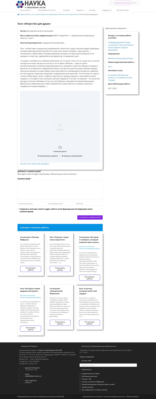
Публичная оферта (132, 396)
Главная (22, 14)
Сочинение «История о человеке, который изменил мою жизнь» (89, 239)
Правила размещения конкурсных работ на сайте (98, 384)
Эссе (110, 66)
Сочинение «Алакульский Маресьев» (56, 291)
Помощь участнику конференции (93, 382)
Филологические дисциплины (69, 14)
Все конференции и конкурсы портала (94, 390)
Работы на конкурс (32, 14)
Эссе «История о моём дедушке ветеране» (30, 289)
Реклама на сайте (87, 387)
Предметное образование (49, 14)
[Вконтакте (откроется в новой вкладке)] (135, 3)
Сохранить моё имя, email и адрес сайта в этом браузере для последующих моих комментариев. (56, 210)
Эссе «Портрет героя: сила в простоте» (59, 238)
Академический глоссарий (90, 374)
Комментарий (25, 179)
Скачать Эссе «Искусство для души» (34, 164)
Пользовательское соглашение (93, 396)
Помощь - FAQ (86, 379)
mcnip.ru (28, 382)
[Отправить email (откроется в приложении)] (138, 3)
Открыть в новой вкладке (72, 156)
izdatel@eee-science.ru (33, 376)
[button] (123, 3)
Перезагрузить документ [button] (48, 156)
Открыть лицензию (87, 357)
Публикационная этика (89, 376)
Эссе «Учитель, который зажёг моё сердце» (88, 291)
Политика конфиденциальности (114, 396)
